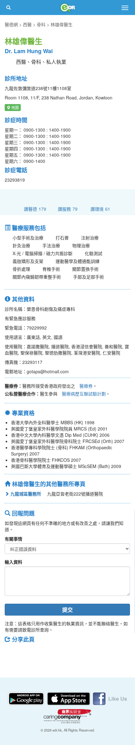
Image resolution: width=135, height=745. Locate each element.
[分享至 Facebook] (12, 653)
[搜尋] (8, 7)
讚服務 (68, 209)
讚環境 (100, 209)
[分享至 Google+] (44, 653)
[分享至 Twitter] (28, 653)
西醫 (27, 24)
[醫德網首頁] (67, 7)
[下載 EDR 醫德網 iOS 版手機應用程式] (69, 698)
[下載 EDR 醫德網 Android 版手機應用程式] (26, 698)
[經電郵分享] (61, 653)
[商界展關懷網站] (67, 715)
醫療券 (86, 386)
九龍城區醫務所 (25, 494)
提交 (67, 609)
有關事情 (13, 539)
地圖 (14, 107)
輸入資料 (13, 562)
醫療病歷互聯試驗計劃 (84, 393)
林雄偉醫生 (62, 24)
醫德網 (11, 24)
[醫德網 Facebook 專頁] (110, 698)
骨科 (41, 24)
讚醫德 (35, 209)
